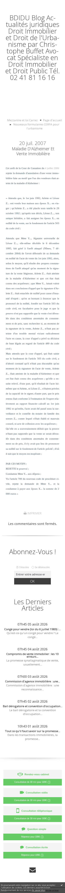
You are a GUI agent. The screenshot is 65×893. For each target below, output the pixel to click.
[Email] (32, 869)
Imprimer (34, 513)
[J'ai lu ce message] (61, 885)
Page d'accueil (52, 120)
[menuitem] (24, 120)
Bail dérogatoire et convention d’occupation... (32, 706)
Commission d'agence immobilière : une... (32, 681)
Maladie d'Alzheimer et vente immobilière (33, 151)
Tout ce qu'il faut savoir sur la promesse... (32, 731)
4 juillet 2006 (52, 168)
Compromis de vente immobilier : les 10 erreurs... (32, 655)
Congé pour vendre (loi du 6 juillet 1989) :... (32, 629)
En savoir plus (38, 890)
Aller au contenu (14, 3)
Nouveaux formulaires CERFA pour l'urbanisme (36, 126)
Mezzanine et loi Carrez (22, 120)
